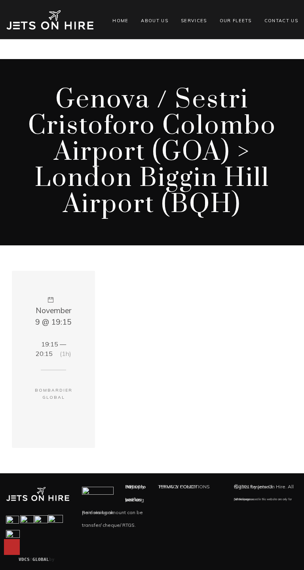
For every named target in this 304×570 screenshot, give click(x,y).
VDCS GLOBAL (34, 559)
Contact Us (281, 20)
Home (120, 20)
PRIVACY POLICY (178, 487)
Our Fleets (236, 20)
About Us (154, 20)
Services (194, 20)
